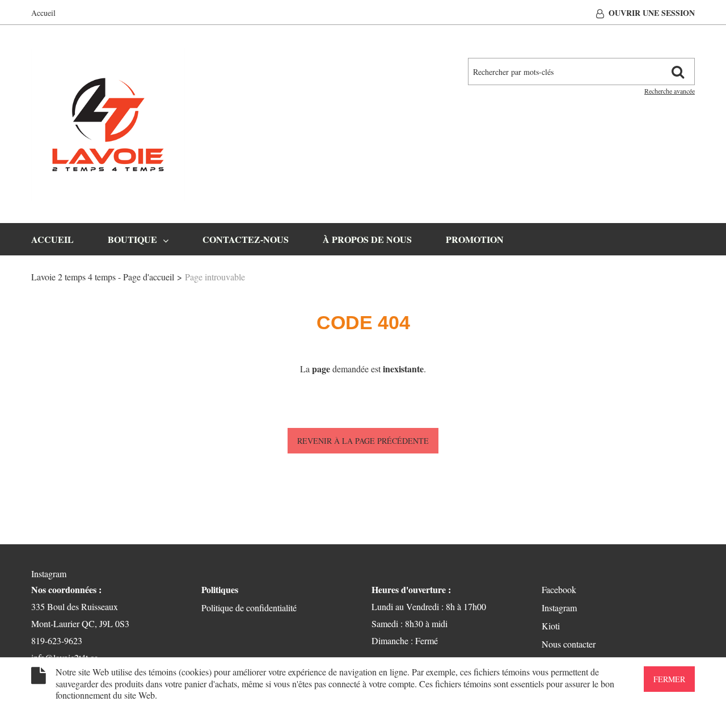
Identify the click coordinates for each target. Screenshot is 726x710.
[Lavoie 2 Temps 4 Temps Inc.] (108, 124)
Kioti (551, 626)
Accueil (43, 12)
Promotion (475, 239)
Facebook (559, 589)
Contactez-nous (245, 239)
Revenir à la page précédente (363, 440)
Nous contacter (569, 644)
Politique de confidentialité (249, 608)
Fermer (669, 679)
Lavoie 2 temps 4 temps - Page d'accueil (102, 277)
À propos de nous (367, 239)
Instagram (48, 573)
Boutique (132, 239)
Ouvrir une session (652, 13)
